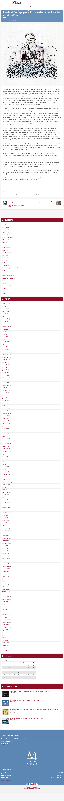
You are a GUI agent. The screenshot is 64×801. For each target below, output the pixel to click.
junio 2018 (4, 550)
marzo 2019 (5, 528)
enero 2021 (5, 471)
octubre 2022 (5, 418)
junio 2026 (4, 308)
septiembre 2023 (6, 390)
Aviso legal (26, 788)
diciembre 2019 (6, 505)
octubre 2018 (5, 540)
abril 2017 (4, 586)
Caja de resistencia (21, 194)
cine (27, 194)
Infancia (4, 260)
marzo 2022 (5, 436)
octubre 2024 (5, 359)
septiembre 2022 (6, 421)
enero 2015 (4, 647)
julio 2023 (4, 395)
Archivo (4, 224)
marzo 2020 (5, 497)
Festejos (4, 250)
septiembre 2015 (6, 627)
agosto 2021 (5, 454)
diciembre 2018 (5, 535)
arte (15, 194)
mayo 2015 (4, 637)
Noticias (9, 19)
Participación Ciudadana (8, 278)
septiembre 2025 (6, 331)
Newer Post (10, 201)
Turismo (4, 291)
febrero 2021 (5, 469)
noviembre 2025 (6, 326)
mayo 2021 (5, 461)
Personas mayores (6, 280)
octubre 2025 (5, 329)
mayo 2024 (5, 372)
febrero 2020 (5, 500)
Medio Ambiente (6, 273)
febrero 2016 (5, 614)
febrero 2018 (5, 561)
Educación (4, 240)
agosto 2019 (5, 515)
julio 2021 (4, 456)
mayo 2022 (5, 431)
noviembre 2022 (6, 415)
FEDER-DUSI (5, 247)
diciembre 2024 (6, 354)
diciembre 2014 (6, 650)
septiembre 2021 (6, 451)
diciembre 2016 (5, 596)
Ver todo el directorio (5, 780)
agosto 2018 (5, 545)
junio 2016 (4, 604)
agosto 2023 (5, 392)
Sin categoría (5, 285)
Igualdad (4, 257)
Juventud (4, 265)
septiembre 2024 (6, 362)
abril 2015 (4, 640)
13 (18, 670)
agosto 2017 (5, 576)
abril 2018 (4, 556)
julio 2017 (4, 579)
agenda (12, 194)
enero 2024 (5, 382)
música (34, 194)
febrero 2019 (5, 530)
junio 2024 (4, 370)
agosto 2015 (5, 630)
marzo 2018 (5, 558)
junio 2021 (4, 459)
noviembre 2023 (6, 385)
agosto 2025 (5, 334)
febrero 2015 (5, 645)
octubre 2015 (5, 624)
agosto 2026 (5, 303)
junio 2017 (4, 581)
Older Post (53, 201)
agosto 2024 (5, 364)
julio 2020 (4, 487)
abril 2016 (4, 609)
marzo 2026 (5, 316)
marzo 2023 (5, 405)
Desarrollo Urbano (6, 237)
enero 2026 (5, 321)
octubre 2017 (5, 571)
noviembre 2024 (6, 357)
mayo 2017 (4, 584)
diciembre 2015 (5, 619)
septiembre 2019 (6, 512)
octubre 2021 (5, 449)
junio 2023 (4, 398)
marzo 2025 (5, 347)
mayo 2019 (5, 522)
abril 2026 (4, 313)
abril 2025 (4, 344)
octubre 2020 (5, 479)
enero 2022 (5, 441)
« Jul (3, 681)
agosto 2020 (5, 484)
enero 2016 (5, 617)
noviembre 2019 (6, 507)
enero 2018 (5, 563)
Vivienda (4, 293)
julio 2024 (4, 367)
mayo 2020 (5, 492)
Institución (4, 262)
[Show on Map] (61, 1)
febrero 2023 (5, 408)
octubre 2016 (5, 601)
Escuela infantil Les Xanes (8, 245)
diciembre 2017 (5, 566)
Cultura (13, 192)
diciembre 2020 (6, 474)
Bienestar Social (6, 227)
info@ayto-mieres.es (7, 744)
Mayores (4, 270)
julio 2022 (4, 426)
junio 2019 (4, 520)
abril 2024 (4, 375)
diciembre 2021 (5, 443)
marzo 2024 (5, 377)
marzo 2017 (5, 589)
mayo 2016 (5, 607)
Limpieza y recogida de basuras (9, 268)
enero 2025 (5, 352)
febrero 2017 (5, 591)
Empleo (4, 242)
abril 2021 (4, 464)
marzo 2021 (5, 466)
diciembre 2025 (6, 324)
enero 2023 (5, 410)
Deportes (4, 234)
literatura (30, 194)
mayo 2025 (5, 342)
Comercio (4, 229)
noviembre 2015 (6, 622)
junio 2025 (4, 339)
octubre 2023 (5, 387)
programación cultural (42, 194)
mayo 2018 (5, 553)
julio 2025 (4, 336)
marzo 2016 (5, 612)
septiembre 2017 (6, 573)
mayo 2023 (5, 400)
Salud (3, 283)
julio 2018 (4, 548)
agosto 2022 (5, 423)
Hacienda (4, 255)
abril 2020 (4, 494)
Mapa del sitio (31, 788)
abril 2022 (4, 433)
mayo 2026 (5, 311)
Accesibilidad (37, 788)
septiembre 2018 (6, 543)
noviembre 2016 (6, 599)
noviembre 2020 (6, 477)
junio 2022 (4, 428)
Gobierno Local (5, 252)
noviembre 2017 (6, 568)
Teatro (49, 194)
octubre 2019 (5, 510)
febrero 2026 (5, 319)
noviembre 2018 (6, 538)
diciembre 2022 (6, 413)
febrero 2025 (5, 349)
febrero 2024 (5, 380)
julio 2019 (4, 517)
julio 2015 (4, 632)
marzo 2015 (5, 642)
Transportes (5, 288)
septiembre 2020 (6, 482)
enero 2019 (5, 533)
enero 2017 (4, 594)
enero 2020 (5, 502)
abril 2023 (4, 403)
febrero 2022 (5, 438)
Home (4, 19)
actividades (7, 194)
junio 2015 (4, 635)
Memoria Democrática (7, 275)
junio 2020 (4, 489)
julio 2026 (4, 306)
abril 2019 (4, 525)
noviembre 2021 (6, 446)
